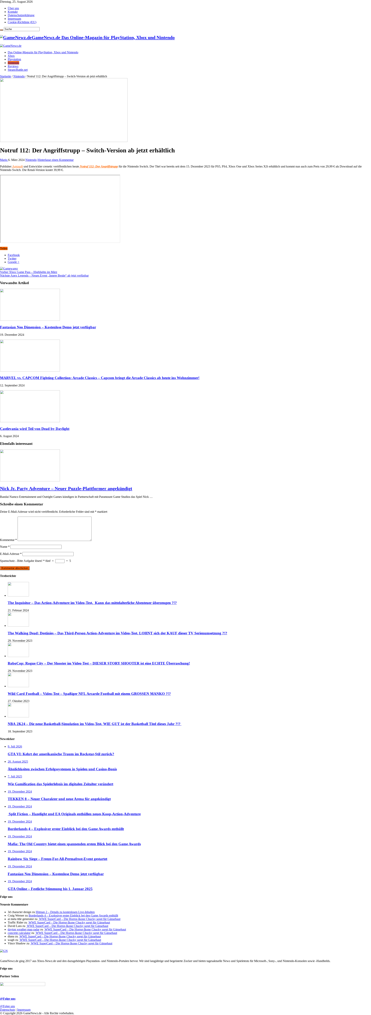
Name (5, 546)
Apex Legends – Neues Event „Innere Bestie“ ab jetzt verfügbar (44, 275)
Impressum (14, 18)
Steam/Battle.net (18, 69)
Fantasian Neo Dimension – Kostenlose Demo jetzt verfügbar (48, 327)
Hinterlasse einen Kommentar (55, 159)
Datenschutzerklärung (21, 15)
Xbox (11, 55)
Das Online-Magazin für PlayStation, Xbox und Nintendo (43, 52)
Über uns (13, 8)
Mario (4, 159)
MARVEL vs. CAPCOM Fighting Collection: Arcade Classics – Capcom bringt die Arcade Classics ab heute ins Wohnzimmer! (99, 378)
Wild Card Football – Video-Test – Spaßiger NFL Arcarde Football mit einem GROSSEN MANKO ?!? (89, 694)
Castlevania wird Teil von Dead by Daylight (34, 429)
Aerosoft (17, 166)
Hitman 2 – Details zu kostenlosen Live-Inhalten (65, 912)
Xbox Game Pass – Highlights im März (28, 272)
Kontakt (13, 11)
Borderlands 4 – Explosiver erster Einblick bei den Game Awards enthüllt (73, 915)
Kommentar (8, 540)
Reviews (13, 66)
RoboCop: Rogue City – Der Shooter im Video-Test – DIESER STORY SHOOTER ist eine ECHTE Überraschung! (99, 663)
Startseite (5, 76)
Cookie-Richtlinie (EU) (22, 22)
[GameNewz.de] (10, 45)
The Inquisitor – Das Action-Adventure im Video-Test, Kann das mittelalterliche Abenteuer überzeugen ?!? (92, 603)
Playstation (14, 59)
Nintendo (13, 62)
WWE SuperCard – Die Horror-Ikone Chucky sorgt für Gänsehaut (79, 919)
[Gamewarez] (9, 268)
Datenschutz (7, 1009)
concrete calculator (19, 933)
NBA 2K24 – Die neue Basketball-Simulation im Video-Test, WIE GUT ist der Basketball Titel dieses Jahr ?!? (94, 724)
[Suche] (1, 30)
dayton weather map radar (23, 929)
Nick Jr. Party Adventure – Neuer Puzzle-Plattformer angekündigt (66, 488)
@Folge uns (7, 998)
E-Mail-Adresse (11, 553)
